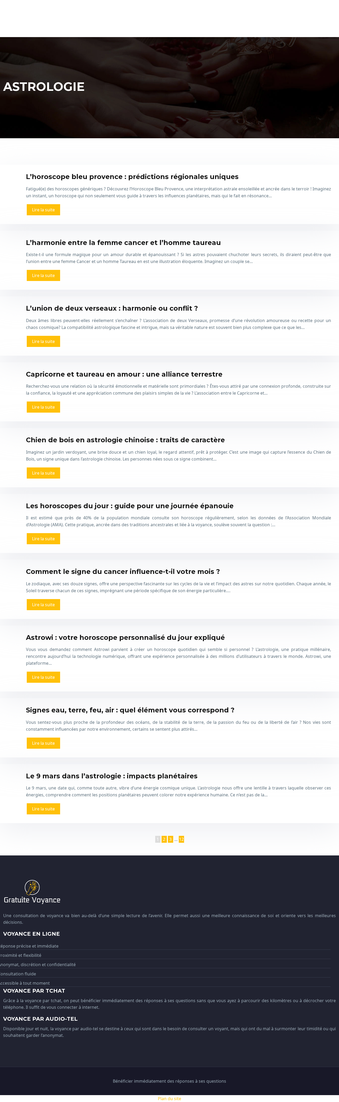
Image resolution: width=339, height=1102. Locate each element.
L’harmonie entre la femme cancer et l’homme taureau (123, 243)
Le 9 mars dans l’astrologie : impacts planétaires (112, 776)
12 (181, 839)
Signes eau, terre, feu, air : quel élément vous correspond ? (130, 710)
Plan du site (169, 1098)
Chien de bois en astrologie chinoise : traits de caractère (125, 440)
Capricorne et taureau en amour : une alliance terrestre (124, 374)
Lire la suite (43, 210)
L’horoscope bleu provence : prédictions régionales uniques (132, 177)
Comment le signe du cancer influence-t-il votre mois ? (123, 571)
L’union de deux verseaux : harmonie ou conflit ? (112, 308)
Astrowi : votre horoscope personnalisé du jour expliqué (125, 637)
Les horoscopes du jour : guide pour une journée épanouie (130, 506)
